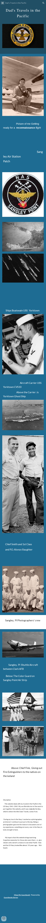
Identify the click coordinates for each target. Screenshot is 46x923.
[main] (23, 12)
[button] (2, 3)
